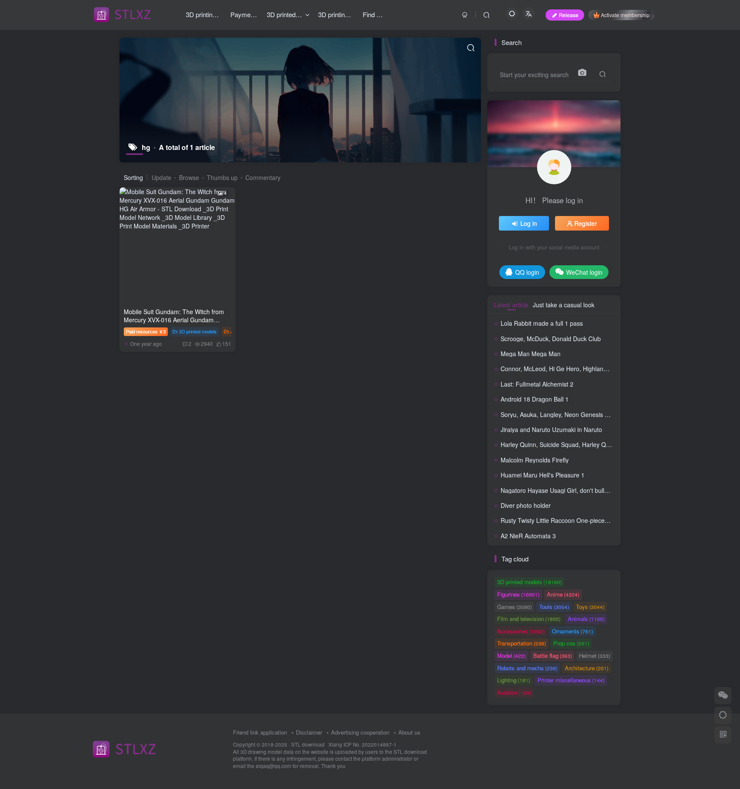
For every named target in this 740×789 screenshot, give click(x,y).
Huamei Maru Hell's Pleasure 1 (543, 475)
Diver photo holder (526, 505)
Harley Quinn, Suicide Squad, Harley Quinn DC (564, 444)
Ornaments (572, 631)
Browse (189, 177)
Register (585, 223)
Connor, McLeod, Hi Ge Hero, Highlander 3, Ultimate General (584, 368)
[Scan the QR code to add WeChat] (722, 695)
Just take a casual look (563, 304)
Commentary (262, 177)
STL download (308, 744)
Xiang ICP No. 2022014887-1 (362, 744)
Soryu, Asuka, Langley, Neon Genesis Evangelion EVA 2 (577, 414)
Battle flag (552, 655)
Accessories (521, 631)
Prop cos (571, 643)
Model (511, 655)
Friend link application (260, 732)
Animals (586, 619)
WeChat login (584, 272)
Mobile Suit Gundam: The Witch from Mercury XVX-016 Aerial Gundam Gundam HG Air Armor (174, 320)
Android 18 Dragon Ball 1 (535, 399)
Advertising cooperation (360, 732)
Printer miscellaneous (571, 680)
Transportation (521, 643)
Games (514, 607)
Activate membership (625, 14)
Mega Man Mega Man (531, 353)
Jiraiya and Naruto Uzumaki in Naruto (551, 429)
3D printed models (198, 331)
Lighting (513, 680)
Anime (563, 594)
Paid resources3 (146, 331)
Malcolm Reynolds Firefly (535, 460)
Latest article (511, 304)
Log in (528, 223)
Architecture (587, 668)
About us (409, 732)
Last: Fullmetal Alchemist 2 (537, 384)
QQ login (527, 272)
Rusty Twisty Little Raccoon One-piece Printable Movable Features (591, 520)
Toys (590, 607)
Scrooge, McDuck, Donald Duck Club (551, 338)
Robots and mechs (527, 668)
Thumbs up (222, 177)
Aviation (514, 692)
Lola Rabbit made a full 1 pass (542, 323)
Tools (554, 607)
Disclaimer (309, 732)
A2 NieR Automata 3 (528, 535)
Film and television (529, 619)
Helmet (594, 655)
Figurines (518, 594)
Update (161, 177)
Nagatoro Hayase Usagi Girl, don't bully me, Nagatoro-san (579, 490)
